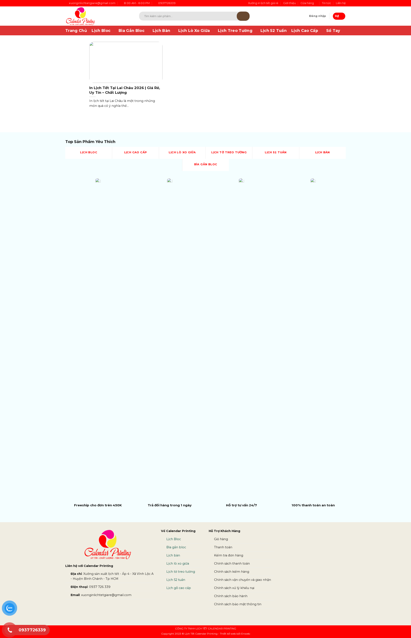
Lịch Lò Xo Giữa (194, 30)
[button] (317, 16)
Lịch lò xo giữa (177, 563)
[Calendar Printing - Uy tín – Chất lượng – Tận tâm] (96, 16)
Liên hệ (341, 3)
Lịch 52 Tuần (274, 30)
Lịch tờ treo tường (180, 572)
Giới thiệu (289, 3)
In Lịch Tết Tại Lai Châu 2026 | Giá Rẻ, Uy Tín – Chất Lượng (124, 90)
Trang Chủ (76, 30)
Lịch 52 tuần (175, 580)
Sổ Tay (333, 30)
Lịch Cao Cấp (304, 30)
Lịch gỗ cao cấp (178, 588)
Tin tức (326, 3)
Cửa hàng (307, 3)
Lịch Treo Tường (235, 30)
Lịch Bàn (161, 30)
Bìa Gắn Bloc (131, 30)
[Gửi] (243, 16)
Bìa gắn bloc (176, 547)
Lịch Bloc (101, 30)
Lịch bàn (173, 555)
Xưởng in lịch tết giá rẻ (263, 3)
